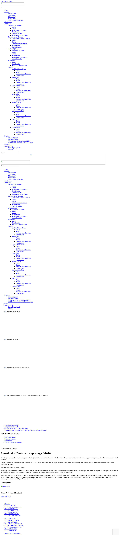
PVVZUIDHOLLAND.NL (12, 527)
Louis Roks (15, 94)
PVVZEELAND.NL (10, 529)
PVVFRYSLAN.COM (11, 510)
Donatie (10, 149)
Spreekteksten (12, 15)
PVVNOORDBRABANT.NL (13, 524)
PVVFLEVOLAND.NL (11, 520)
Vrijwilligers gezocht (14, 148)
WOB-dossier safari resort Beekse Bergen (20, 143)
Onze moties (8, 440)
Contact (6, 144)
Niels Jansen (15, 119)
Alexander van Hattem (14, 25)
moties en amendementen (19, 65)
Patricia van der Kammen (15, 37)
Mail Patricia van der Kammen (21, 38)
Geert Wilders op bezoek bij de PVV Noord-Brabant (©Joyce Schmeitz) (25, 430)
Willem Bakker (16, 102)
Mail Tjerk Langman (18, 50)
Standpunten (8, 22)
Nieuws (6, 12)
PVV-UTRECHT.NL (10, 522)
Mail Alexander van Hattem (20, 35)
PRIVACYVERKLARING (12, 533)
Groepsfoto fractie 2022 (11, 427)
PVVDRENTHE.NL (10, 512)
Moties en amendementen (15, 20)
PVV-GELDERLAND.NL (12, 515)
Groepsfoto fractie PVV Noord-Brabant (16, 428)
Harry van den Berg (18, 111)
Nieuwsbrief (11, 17)
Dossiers (6, 136)
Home (6, 10)
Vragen (14, 27)
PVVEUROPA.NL (10, 505)
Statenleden (7, 23)
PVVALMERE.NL (10, 518)
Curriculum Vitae (17, 33)
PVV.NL (7, 504)
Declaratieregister (13, 139)
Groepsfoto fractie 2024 (11, 425)
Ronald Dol (15, 77)
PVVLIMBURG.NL (10, 530)
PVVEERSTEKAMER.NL (12, 507)
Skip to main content (7, 1)
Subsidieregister (12, 137)
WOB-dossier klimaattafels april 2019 (19, 141)
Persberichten (12, 13)
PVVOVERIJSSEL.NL (11, 514)
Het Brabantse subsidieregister (13, 442)
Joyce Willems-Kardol (18, 85)
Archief (10, 67)
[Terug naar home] (12, 5)
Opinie (14, 28)
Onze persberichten (10, 437)
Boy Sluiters (11, 60)
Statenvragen (12, 18)
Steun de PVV (8, 146)
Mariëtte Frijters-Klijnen (19, 69)
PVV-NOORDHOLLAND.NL (13, 525)
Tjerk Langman (12, 49)
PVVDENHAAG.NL (11, 509)
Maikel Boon (16, 127)
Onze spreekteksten (10, 439)
